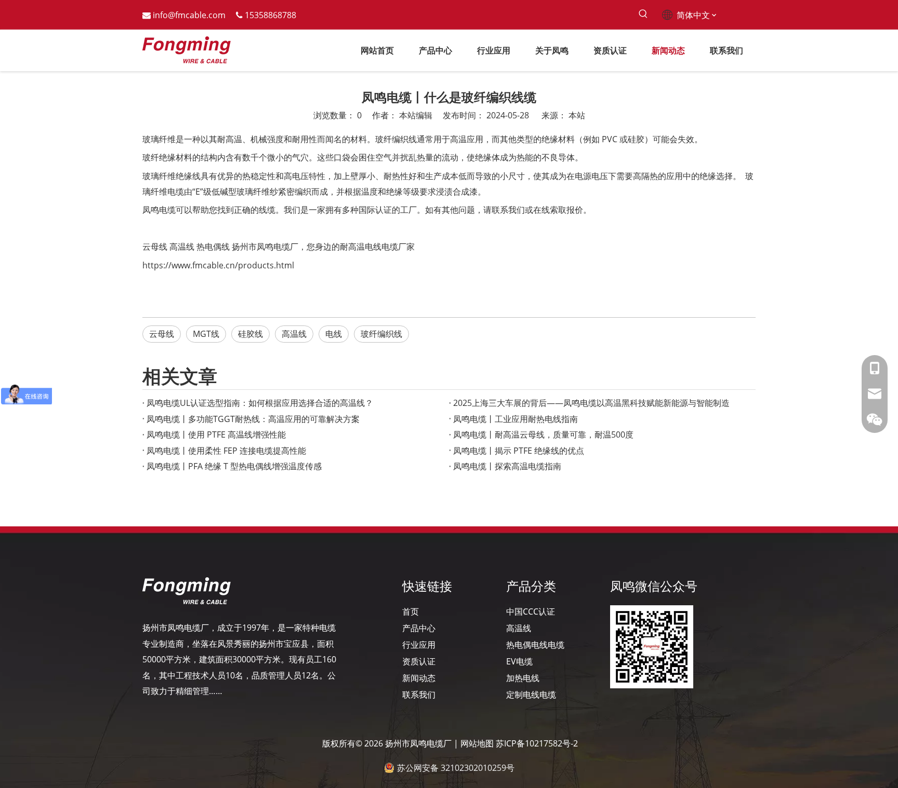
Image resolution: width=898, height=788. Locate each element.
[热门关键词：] (643, 14)
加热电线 (522, 678)
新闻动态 (418, 678)
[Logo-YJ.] (186, 590)
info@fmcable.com (189, 15)
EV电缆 (519, 661)
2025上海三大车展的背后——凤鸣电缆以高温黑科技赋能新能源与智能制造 (591, 403)
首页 (410, 611)
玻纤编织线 (381, 333)
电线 (333, 333)
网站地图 (477, 743)
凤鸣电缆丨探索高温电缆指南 (507, 466)
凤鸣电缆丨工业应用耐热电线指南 (515, 419)
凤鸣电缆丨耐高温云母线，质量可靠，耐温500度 (543, 434)
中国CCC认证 (530, 611)
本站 (577, 115)
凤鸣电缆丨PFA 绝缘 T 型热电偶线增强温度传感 (234, 466)
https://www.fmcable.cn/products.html (218, 265)
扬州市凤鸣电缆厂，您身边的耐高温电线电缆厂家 (323, 246)
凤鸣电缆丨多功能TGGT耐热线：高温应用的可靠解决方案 (253, 419)
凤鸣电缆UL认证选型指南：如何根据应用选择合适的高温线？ (260, 403)
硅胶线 (250, 333)
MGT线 (206, 333)
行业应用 (418, 644)
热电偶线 (213, 246)
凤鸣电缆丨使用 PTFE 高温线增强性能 (216, 434)
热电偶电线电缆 (535, 644)
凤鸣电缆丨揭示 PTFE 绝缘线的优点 (518, 450)
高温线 (181, 246)
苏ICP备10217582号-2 (537, 743)
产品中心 (418, 628)
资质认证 (418, 661)
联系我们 (418, 694)
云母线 (154, 246)
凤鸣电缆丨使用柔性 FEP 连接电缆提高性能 (226, 450)
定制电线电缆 (531, 694)
